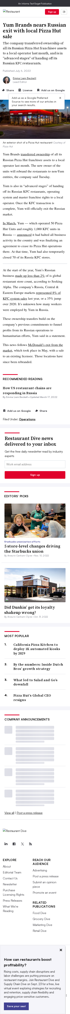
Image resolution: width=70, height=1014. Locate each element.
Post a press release (30, 813)
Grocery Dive (41, 919)
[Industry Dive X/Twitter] (22, 844)
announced (24, 234)
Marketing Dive (42, 925)
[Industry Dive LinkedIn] (6, 844)
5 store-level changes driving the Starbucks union (32, 548)
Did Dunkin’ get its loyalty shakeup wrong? (29, 609)
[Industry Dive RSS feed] (30, 844)
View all (9, 813)
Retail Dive (39, 931)
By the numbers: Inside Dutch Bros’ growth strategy (38, 666)
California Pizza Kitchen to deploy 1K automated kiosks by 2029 (36, 648)
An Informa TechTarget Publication (35, 3)
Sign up (52, 11)
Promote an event (44, 892)
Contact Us (10, 878)
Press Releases (12, 900)
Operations (27, 419)
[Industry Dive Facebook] (14, 844)
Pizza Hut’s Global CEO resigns (32, 697)
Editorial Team (12, 872)
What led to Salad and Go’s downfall (35, 682)
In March (9, 223)
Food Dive (39, 913)
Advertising (40, 870)
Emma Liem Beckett (24, 78)
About (7, 866)
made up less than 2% (30, 275)
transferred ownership (35, 154)
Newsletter (10, 884)
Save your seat (16, 1006)
